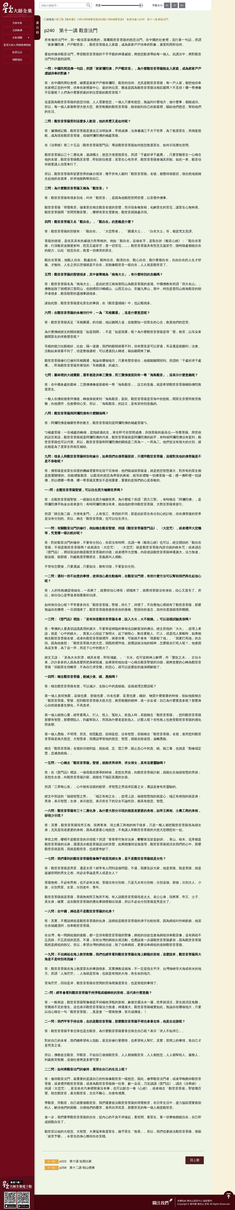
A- (167, 5)
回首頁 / (51, 19)
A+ (182, 5)
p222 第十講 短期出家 (69, 1161)
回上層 (194, 1160)
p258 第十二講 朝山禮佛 (71, 1167)
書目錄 (37, 27)
